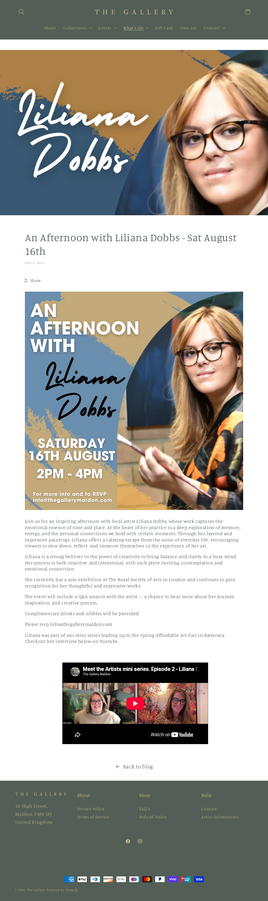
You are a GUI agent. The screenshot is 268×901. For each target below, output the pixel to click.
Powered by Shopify (62, 890)
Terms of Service (93, 816)
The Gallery (36, 890)
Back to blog (138, 766)
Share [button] (35, 280)
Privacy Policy (91, 808)
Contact (209, 808)
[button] (22, 12)
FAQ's (144, 808)
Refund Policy (153, 816)
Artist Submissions (220, 816)
